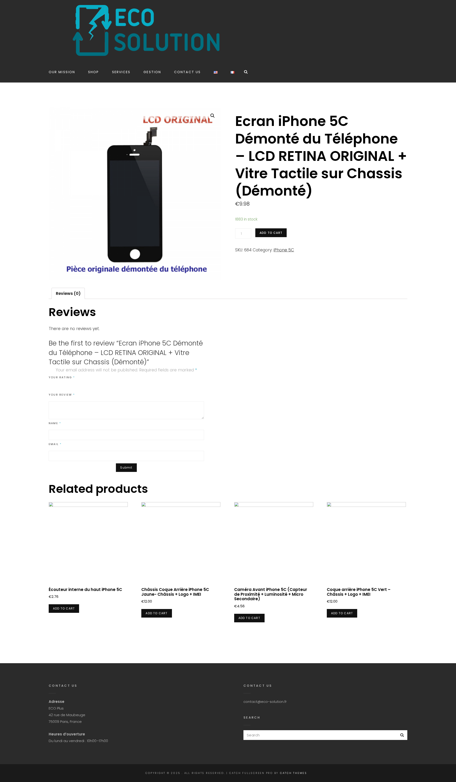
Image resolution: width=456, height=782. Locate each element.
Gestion (152, 72)
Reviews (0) (68, 293)
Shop (93, 72)
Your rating (62, 377)
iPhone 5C (284, 250)
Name (55, 423)
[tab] (68, 293)
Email (55, 444)
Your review (62, 394)
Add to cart (271, 233)
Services (121, 72)
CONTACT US (187, 72)
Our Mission (62, 72)
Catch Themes (293, 773)
